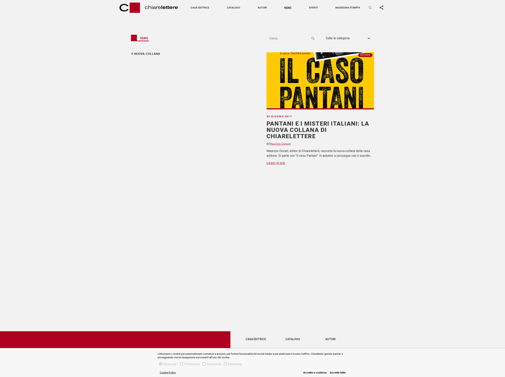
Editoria (365, 55)
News (287, 7)
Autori (262, 7)
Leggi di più (276, 163)
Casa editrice (200, 7)
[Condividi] (381, 8)
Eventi (313, 7)
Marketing (235, 364)
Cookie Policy (168, 372)
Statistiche (214, 364)
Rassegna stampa (347, 7)
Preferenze (192, 364)
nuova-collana (147, 54)
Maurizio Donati (280, 143)
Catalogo (233, 7)
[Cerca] (370, 8)
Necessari (170, 364)
